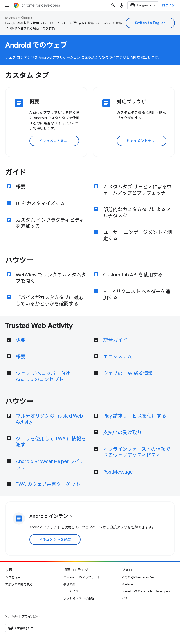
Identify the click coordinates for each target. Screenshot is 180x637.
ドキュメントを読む (55, 141)
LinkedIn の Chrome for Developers (146, 591)
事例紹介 (69, 584)
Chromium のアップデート (82, 577)
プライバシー (31, 616)
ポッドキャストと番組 (78, 598)
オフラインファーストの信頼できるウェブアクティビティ (136, 452)
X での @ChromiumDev (138, 577)
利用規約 (11, 616)
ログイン (168, 5)
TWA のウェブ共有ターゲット (48, 484)
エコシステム (117, 357)
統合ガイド (115, 340)
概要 (20, 187)
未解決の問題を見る (19, 584)
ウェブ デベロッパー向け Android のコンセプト (43, 376)
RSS (124, 598)
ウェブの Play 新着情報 (128, 373)
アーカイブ (71, 591)
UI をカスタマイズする (40, 203)
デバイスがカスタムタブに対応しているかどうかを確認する (49, 301)
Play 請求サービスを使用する (134, 416)
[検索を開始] (113, 5)
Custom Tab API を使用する (133, 275)
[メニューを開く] (7, 5)
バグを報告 (13, 577)
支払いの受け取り (122, 432)
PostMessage (118, 472)
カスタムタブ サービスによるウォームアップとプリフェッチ (137, 190)
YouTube (127, 584)
